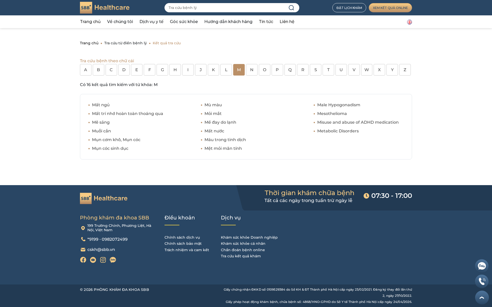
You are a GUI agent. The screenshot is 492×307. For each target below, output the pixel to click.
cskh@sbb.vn (101, 249)
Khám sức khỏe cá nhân (243, 243)
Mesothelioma (332, 113)
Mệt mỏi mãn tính (223, 148)
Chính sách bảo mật (183, 243)
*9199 (92, 239)
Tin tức (266, 21)
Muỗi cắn (101, 131)
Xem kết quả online (390, 8)
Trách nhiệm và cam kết (187, 250)
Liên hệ (287, 21)
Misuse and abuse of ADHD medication (358, 122)
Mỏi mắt (213, 113)
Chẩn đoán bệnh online (243, 250)
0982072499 (115, 239)
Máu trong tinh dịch (225, 139)
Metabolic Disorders (338, 131)
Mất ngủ (101, 104)
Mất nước (214, 131)
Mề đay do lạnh (220, 122)
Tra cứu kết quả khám (241, 256)
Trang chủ (90, 21)
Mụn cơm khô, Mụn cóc (116, 139)
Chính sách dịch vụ (182, 237)
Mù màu (213, 104)
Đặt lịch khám (349, 8)
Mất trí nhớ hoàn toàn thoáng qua (127, 113)
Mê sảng (101, 122)
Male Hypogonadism (338, 104)
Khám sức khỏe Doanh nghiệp (249, 237)
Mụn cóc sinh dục (110, 148)
